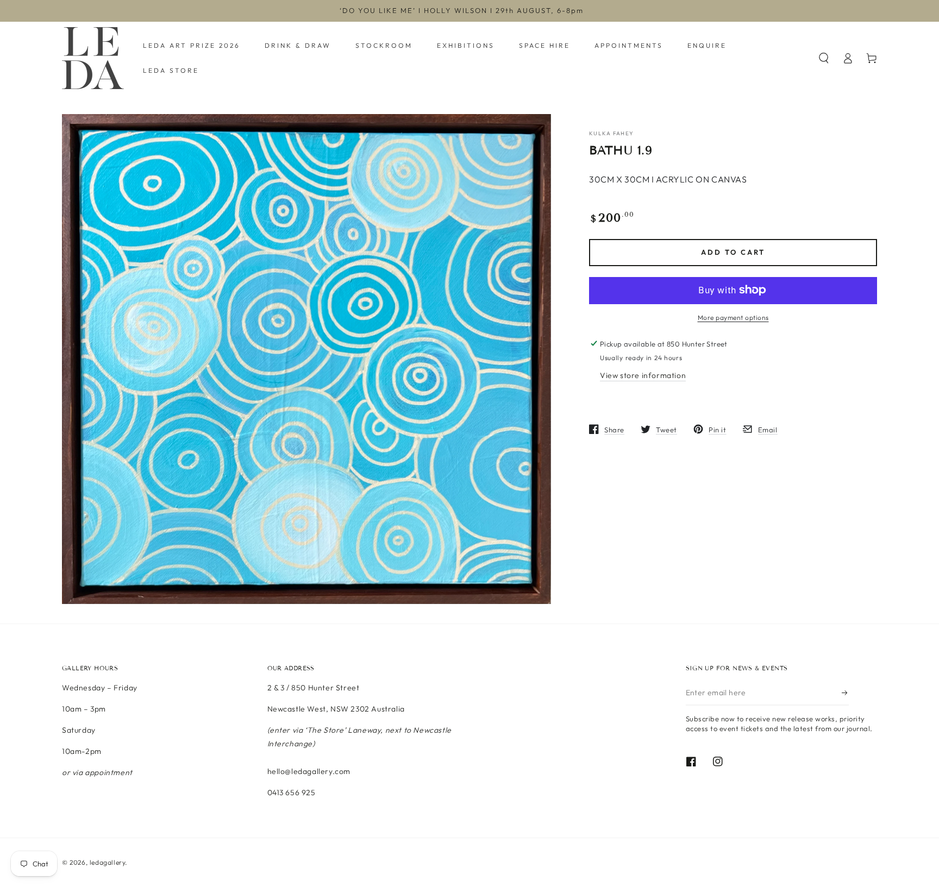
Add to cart (733, 252)
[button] (824, 58)
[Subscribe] (845, 693)
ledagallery (108, 862)
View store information (643, 375)
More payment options (733, 317)
